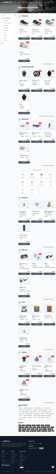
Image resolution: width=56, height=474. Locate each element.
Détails (24, 38)
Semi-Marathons (14, 454)
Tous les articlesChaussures (48, 63)
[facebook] (30, 443)
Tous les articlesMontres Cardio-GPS (46, 116)
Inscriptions (22, 460)
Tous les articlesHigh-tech (48, 299)
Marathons (13, 453)
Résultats (23, 2)
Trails (3, 454)
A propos (21, 454)
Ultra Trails (13, 457)
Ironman (12, 459)
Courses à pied (5, 453)
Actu (33, 2)
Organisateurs (37, 2)
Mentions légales (28, 471)
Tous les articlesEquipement (47, 165)
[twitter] (32, 443)
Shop (31, 2)
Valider (41, 448)
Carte (19, 2)
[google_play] (41, 443)
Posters (21, 462)
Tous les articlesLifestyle (48, 402)
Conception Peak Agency (41, 471)
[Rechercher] (15, 15)
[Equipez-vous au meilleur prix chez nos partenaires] (9, 43)
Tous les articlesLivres (49, 349)
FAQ (34, 471)
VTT (2, 457)
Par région (13, 462)
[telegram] (38, 443)
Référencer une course (23, 457)
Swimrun (3, 459)
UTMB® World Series (4, 461)
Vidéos (27, 2)
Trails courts (13, 456)
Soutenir (21, 467)
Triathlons (4, 456)
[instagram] (34, 443)
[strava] (36, 443)
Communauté (44, 2)
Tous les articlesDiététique (48, 247)
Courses (14, 2)
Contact (21, 453)
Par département (14, 460)
